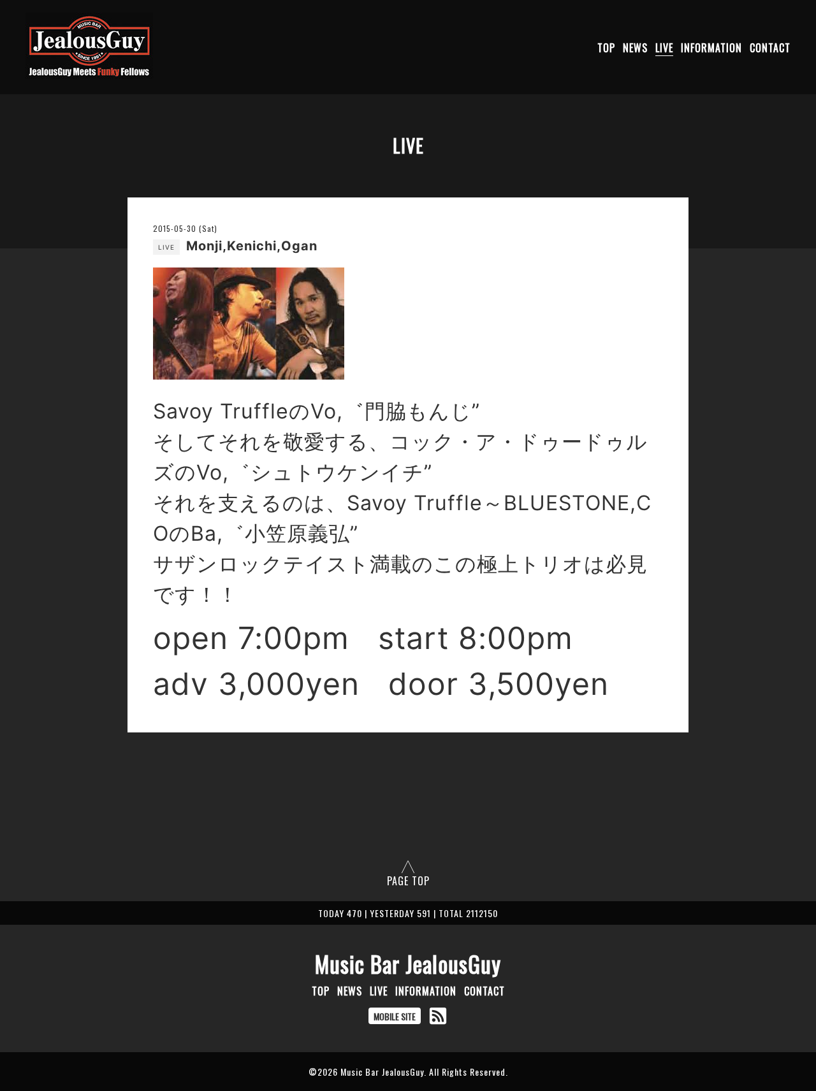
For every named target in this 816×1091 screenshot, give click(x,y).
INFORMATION (711, 47)
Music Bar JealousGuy (408, 963)
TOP (606, 47)
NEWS (635, 47)
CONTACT (770, 47)
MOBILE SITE (395, 1016)
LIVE (664, 47)
